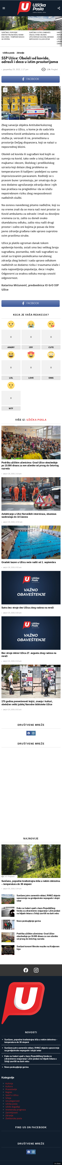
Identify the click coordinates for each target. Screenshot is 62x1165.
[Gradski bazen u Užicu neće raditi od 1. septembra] (31, 542)
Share (5, 90)
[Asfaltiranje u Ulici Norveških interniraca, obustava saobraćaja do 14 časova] (31, 494)
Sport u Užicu (11, 1095)
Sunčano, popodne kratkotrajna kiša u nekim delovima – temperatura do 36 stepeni (30, 882)
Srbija (8, 1098)
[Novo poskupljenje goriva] (7, 925)
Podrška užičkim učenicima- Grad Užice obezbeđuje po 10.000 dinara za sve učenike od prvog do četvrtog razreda (30, 465)
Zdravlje (9, 1115)
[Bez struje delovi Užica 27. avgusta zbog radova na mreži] (31, 633)
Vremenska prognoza (15, 1109)
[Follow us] (59, 8)
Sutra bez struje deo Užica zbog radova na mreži (27, 607)
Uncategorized (12, 1101)
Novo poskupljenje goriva (29, 921)
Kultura (9, 1086)
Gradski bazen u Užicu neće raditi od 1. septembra (28, 562)
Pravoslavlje (11, 1089)
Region (8, 1092)
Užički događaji (12, 1106)
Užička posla (37, 420)
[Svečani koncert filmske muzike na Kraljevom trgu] (7, 950)
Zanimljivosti (11, 1112)
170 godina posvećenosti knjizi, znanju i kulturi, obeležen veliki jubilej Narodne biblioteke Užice (26, 703)
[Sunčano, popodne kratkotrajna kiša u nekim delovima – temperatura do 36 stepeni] (14, 23)
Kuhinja (9, 1083)
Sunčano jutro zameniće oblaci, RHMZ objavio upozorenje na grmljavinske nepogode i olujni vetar (38, 898)
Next (60, 31)
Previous (1, 31)
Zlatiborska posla (13, 1118)
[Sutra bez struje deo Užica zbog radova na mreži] (31, 588)
